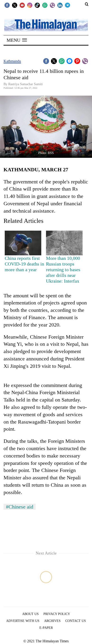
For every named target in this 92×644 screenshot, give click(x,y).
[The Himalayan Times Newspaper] (46, 25)
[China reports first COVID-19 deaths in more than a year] (23, 243)
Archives (52, 621)
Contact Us (75, 621)
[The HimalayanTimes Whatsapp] (45, 5)
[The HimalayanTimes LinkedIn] (60, 5)
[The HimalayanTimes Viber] (52, 5)
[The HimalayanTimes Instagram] (30, 5)
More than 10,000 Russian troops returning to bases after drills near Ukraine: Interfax (63, 270)
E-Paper (46, 628)
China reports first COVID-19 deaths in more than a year (24, 264)
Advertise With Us (22, 621)
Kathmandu (12, 61)
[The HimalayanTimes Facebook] (7, 5)
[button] (17, 40)
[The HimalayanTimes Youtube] (22, 5)
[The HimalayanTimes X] (15, 5)
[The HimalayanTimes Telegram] (67, 5)
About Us (30, 614)
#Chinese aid (19, 507)
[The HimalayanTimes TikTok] (37, 5)
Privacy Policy (56, 614)
